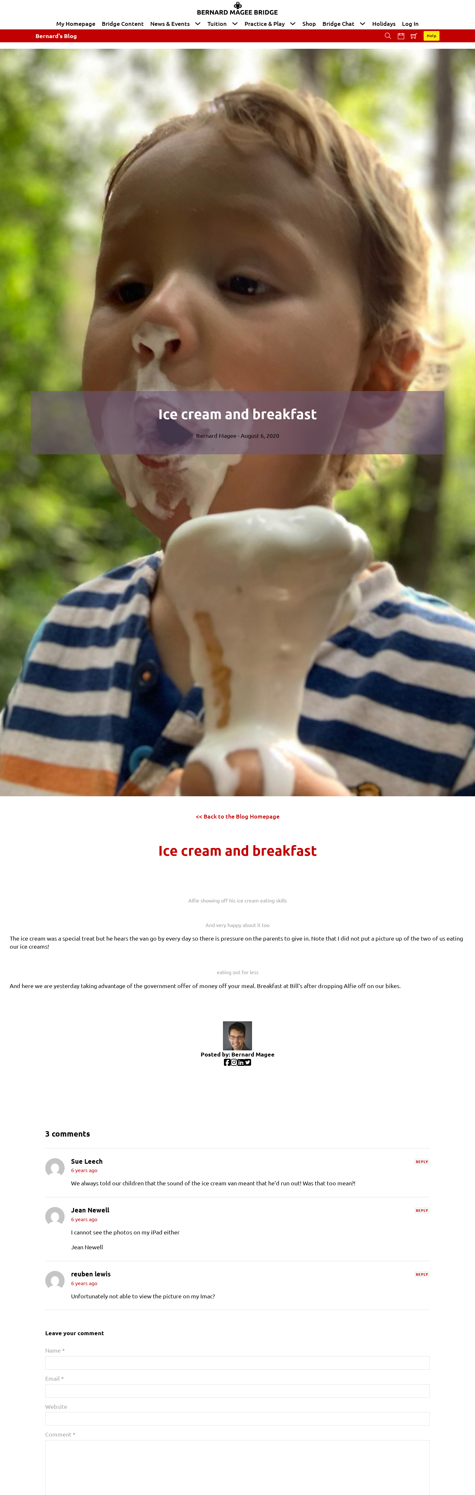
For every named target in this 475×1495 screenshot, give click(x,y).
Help (431, 35)
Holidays (384, 23)
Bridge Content (123, 23)
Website (56, 1406)
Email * (54, 1378)
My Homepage (75, 23)
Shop (309, 23)
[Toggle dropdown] (198, 23)
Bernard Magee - (218, 435)
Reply (422, 1161)
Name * (55, 1350)
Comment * (60, 1434)
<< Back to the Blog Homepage (238, 816)
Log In (410, 23)
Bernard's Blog (56, 35)
